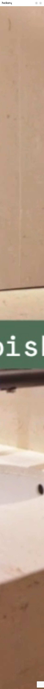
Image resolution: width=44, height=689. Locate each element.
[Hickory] (7, 3)
